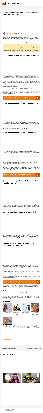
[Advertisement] (21, 24)
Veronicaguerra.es (13, 3)
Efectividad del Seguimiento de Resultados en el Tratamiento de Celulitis (30, 385)
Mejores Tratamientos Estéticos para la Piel (11, 384)
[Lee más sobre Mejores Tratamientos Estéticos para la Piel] (12, 378)
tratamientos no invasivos (15, 401)
